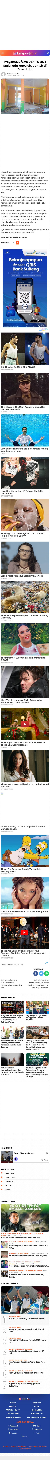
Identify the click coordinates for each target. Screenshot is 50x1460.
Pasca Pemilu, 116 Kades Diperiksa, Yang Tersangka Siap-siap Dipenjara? (38, 984)
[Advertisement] (25, 25)
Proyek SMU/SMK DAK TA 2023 (12, 965)
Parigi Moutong (31, 1382)
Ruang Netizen (35, 1262)
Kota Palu (9, 1173)
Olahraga (13, 1253)
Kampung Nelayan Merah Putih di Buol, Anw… (26, 1330)
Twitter (37, 1426)
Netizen (21, 1271)
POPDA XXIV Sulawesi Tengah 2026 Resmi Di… (27, 1341)
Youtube (14, 1433)
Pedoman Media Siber (36, 1417)
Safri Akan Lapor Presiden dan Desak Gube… (21, 1237)
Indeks (13, 1403)
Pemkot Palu (10, 1177)
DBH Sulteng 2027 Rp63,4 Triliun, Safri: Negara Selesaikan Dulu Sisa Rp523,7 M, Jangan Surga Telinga (36, 1072)
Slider (7, 1190)
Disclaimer (37, 1410)
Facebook (14, 1426)
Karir (36, 1406)
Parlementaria (31, 1233)
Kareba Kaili (19, 1371)
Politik (40, 1233)
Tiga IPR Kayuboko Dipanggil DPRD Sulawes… (24, 1385)
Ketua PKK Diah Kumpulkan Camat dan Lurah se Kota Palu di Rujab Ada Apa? (12, 1071)
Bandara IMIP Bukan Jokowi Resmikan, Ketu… (26, 1276)
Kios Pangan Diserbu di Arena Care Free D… (27, 1363)
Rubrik (3, 1235)
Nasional (28, 1349)
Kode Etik (37, 1403)
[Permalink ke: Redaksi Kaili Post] (3, 74)
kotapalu (9, 1181)
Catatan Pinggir (16, 1242)
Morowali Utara (22, 1262)
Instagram (38, 1429)
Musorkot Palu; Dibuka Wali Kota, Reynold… (28, 1256)
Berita (11, 1349)
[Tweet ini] (41, 973)
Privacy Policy (13, 1410)
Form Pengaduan (13, 1417)
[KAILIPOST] (25, 53)
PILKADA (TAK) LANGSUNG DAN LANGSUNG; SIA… (28, 1247)
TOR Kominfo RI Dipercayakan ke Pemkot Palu (11, 984)
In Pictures (11, 1233)
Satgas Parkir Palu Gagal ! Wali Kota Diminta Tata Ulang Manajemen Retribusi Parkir (12, 1018)
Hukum (3, 1233)
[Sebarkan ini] (35, 973)
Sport (26, 1253)
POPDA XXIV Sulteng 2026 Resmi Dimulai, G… (27, 1319)
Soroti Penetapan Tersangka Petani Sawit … (29, 1266)
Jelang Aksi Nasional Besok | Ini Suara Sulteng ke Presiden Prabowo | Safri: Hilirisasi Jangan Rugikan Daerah (36, 1044)
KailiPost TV (19, 1349)
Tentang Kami (12, 1413)
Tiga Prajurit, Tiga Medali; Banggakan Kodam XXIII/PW (37, 1017)
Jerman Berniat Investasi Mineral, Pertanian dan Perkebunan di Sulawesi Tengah (12, 1043)
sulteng (8, 1186)
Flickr (38, 1433)
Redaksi (12, 1406)
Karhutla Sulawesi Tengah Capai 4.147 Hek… (26, 1352)
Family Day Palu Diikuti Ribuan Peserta (26, 1373)
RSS (25, 1436)
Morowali (20, 1233)
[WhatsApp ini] (46, 973)
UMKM (24, 1360)
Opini (25, 1242)
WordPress (14, 1429)
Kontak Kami (36, 1413)
